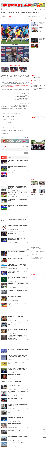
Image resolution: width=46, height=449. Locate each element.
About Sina (42, 251)
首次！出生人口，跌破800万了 (14, 430)
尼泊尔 (16, 339)
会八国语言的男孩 (33, 194)
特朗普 (13, 372)
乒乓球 (13, 190)
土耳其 (14, 320)
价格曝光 (17, 294)
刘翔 (13, 262)
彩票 (15, 333)
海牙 (16, 320)
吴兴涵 (14, 287)
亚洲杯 (4, 137)
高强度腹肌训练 (41, 194)
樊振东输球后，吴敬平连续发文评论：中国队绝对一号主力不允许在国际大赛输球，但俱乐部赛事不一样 (18, 187)
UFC (17, 235)
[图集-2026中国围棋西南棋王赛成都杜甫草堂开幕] (38, 145)
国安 (6, 137)
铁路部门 (14, 389)
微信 (35, 16)
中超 (13, 281)
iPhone (20, 294)
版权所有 (41, 258)
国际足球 (13, 196)
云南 (15, 281)
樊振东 (15, 190)
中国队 (15, 176)
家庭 (13, 359)
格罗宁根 (18, 229)
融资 (13, 378)
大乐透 (17, 353)
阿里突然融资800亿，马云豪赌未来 (15, 374)
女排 (12, 203)
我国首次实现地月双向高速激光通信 (15, 417)
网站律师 (37, 254)
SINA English (42, 254)
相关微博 (10, 157)
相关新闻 (4, 157)
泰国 (17, 203)
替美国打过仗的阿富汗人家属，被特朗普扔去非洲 (11, 381)
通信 (19, 421)
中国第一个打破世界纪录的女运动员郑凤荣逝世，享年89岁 (42, 23)
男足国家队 (21, 9)
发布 (26, 153)
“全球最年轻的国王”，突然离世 (14, 296)
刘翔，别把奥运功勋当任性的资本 (15, 258)
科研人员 (17, 421)
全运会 (13, 176)
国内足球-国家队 (13, 9)
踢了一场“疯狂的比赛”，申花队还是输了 (16, 251)
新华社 (10, 16)
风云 (16, 440)
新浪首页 (44, 428)
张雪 (16, 395)
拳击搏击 (13, 235)
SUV (16, 414)
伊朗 (18, 446)
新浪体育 (8, 9)
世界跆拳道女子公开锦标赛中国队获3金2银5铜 (17, 172)
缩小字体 (22, 16)
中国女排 (14, 203)
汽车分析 (14, 440)
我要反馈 (27, 137)
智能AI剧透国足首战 (6, 86)
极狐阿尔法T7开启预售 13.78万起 (15, 398)
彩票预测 (14, 353)
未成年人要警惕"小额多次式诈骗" (15, 423)
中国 (16, 268)
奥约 (15, 300)
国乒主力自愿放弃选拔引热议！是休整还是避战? (42, 34)
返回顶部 (44, 435)
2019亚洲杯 (17, 9)
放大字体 (25, 16)
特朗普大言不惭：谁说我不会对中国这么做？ (17, 442)
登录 (19, 153)
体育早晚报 (13, 170)
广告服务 (37, 251)
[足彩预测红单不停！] (23, 5)
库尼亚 (16, 196)
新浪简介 (32, 251)
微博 (32, 16)
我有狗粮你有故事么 (34, 186)
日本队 (18, 242)
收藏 (28, 16)
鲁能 (8, 137)
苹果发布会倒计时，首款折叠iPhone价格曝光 (17, 290)
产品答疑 (32, 254)
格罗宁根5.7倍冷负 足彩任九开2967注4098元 (17, 225)
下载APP (12, 86)
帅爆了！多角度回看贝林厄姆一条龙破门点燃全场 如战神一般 (42, 45)
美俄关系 (14, 446)
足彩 (12, 209)
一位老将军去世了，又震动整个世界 (15, 316)
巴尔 (17, 320)
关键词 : (2, 137)
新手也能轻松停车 (41, 186)
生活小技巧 (13, 395)
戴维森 (16, 287)
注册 (22, 153)
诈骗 (13, 427)
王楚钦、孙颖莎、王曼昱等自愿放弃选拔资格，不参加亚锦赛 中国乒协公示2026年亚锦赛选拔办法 (18, 266)
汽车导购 (14, 414)
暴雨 (13, 339)
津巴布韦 (13, 300)
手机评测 (14, 294)
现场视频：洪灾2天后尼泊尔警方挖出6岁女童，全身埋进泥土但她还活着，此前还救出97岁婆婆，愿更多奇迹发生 (18, 337)
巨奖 (13, 333)
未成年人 (16, 427)
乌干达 (17, 300)
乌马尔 (16, 235)
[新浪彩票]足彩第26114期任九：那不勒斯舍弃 (17, 219)
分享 (38, 16)
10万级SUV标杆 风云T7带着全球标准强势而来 (17, 436)
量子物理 (14, 421)
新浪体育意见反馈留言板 (35, 247)
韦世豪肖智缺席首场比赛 (15, 65)
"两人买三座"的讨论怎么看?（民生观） (16, 385)
